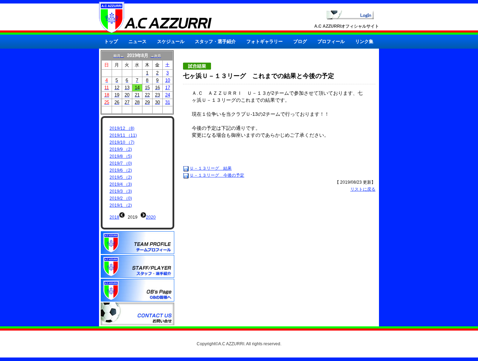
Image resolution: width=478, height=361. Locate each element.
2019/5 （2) (121, 177)
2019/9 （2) (121, 149)
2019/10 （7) (122, 142)
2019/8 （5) (121, 156)
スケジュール (170, 41)
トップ (111, 41)
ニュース (137, 41)
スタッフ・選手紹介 (215, 41)
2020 (151, 217)
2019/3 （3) (121, 191)
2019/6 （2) (121, 170)
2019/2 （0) (121, 198)
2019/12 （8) (122, 128)
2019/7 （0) (121, 163)
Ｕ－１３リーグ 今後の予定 (217, 175)
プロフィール (331, 41)
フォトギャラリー (264, 41)
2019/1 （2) (121, 205)
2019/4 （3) (121, 184)
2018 (114, 217)
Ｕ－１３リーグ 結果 (211, 168)
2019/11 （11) (123, 135)
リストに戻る (362, 189)
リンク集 (364, 41)
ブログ (300, 41)
